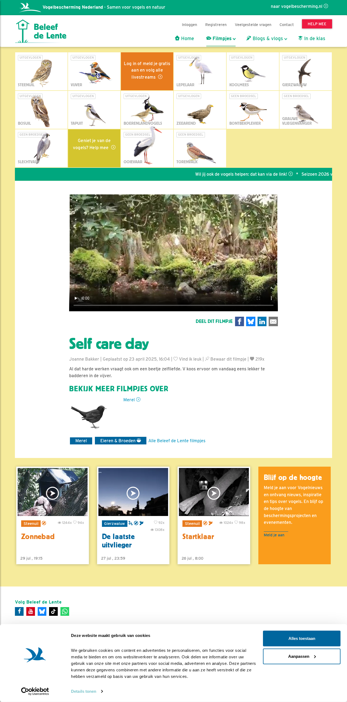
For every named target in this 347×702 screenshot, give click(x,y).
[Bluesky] (42, 611)
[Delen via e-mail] (273, 321)
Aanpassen (298, 656)
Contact (286, 24)
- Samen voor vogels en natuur (104, 7)
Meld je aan (274, 535)
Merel (129, 399)
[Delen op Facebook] (239, 321)
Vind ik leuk (189, 359)
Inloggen (189, 24)
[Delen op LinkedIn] (262, 321)
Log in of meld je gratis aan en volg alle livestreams (147, 70)
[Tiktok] (53, 611)
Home (187, 38)
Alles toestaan (301, 638)
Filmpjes (221, 38)
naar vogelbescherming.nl (296, 6)
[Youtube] (30, 611)
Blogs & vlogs (267, 38)
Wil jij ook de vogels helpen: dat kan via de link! (225, 174)
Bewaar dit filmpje (227, 359)
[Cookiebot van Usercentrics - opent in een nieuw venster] (35, 691)
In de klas (314, 38)
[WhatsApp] (64, 611)
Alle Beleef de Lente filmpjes (176, 440)
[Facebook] (19, 611)
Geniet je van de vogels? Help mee (92, 144)
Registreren (216, 24)
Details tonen (83, 691)
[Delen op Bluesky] (250, 321)
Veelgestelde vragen (253, 24)
